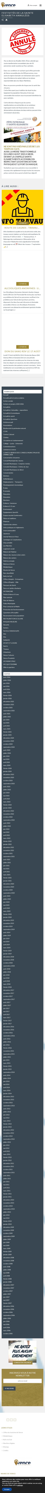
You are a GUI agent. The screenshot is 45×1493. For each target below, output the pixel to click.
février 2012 (7, 1157)
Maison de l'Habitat (9, 552)
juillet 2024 (7, 753)
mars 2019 (6, 948)
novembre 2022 (8, 814)
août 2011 (6, 1175)
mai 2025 (6, 723)
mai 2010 (6, 1218)
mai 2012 (6, 1148)
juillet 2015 (7, 1057)
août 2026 (6, 677)
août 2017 (6, 1002)
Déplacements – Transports (12, 482)
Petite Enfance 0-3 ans (11, 594)
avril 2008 (6, 1276)
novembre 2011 (8, 1166)
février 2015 (7, 1066)
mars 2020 (6, 911)
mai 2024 (6, 759)
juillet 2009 (7, 1239)
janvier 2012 (7, 1160)
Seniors (5, 628)
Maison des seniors (9, 558)
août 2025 (6, 714)
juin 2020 (6, 902)
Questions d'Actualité (10, 613)
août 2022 (6, 823)
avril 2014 (6, 1087)
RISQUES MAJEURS (10, 622)
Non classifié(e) (8, 573)
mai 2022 (6, 832)
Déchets (6, 476)
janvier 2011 (7, 1197)
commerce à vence (9, 449)
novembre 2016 (8, 1030)
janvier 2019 (7, 954)
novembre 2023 (8, 777)
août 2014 (6, 1075)
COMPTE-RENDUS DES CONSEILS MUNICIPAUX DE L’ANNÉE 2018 (21, 453)
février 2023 (7, 805)
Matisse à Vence (9, 564)
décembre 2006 (8, 1306)
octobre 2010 (8, 1206)
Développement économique (13, 485)
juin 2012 (6, 1145)
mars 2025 (6, 729)
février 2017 (7, 1020)
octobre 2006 (8, 1312)
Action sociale (8, 401)
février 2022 (7, 841)
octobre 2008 (8, 1264)
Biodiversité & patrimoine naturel (14, 428)
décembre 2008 (8, 1257)
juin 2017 (6, 1008)
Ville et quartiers (9, 667)
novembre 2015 (8, 1051)
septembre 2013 (9, 1106)
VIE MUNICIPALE (9, 661)
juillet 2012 (7, 1142)
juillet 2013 (7, 1112)
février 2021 (7, 878)
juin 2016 (6, 1045)
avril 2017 (6, 1014)
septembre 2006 (9, 1315)
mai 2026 (6, 686)
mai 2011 (6, 1185)
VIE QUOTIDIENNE (10, 664)
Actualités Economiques (11, 413)
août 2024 (6, 750)
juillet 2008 (7, 1270)
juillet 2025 (7, 717)
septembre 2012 (9, 1139)
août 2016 (6, 1039)
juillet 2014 (7, 1078)
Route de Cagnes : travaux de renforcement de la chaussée (23, 227)
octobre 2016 (8, 1033)
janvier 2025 (7, 735)
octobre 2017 (8, 996)
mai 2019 (6, 941)
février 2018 (7, 987)
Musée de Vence (9, 570)
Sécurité (6, 625)
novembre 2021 (8, 850)
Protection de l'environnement (13, 609)
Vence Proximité (9, 658)
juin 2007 (6, 1297)
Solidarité (6, 640)
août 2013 (6, 1109)
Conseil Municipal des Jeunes (13, 461)
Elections (6, 500)
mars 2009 (6, 1248)
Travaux (6, 649)
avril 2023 (6, 799)
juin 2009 (6, 1242)
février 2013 (7, 1124)
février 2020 (7, 914)
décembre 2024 (8, 738)
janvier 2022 (7, 844)
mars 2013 (6, 1121)
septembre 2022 (9, 820)
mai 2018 (6, 978)
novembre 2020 (8, 887)
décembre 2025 (8, 701)
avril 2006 (6, 1327)
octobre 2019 (8, 926)
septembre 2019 (9, 929)
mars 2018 (6, 984)
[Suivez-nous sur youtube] (15, 1420)
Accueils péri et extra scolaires (13, 398)
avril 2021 (6, 872)
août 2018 (6, 969)
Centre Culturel (8, 434)
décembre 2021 (8, 847)
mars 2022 (6, 838)
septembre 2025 (9, 711)
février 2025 (7, 732)
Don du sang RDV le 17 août (23, 351)
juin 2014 (6, 1081)
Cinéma (5, 437)
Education (6, 497)
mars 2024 (6, 765)
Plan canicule (7, 597)
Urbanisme (7, 652)
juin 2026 (6, 683)
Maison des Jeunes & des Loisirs (14, 555)
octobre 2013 (8, 1102)
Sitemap (6, 1447)
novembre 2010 (8, 1203)
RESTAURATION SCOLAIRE (13, 619)
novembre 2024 (8, 741)
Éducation (6, 494)
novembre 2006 (8, 1309)
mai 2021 (6, 869)
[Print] (8, 19)
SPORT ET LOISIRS (10, 643)
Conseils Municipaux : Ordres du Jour (16, 467)
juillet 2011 (7, 1178)
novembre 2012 (8, 1133)
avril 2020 (6, 908)
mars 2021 (6, 875)
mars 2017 (6, 1017)
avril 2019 (6, 944)
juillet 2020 (7, 899)
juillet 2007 (7, 1294)
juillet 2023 (7, 790)
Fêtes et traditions (9, 518)
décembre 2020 (8, 884)
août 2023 (6, 786)
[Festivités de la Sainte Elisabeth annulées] (22, 41)
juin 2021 (6, 865)
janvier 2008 (7, 1282)
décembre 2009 (8, 1227)
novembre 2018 (8, 960)
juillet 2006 (7, 1318)
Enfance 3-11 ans (9, 506)
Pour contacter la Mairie (11, 606)
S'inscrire (9, 1388)
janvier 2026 (7, 698)
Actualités (6, 407)
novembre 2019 (8, 923)
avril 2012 (6, 1151)
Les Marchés (7, 546)
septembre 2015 (9, 1054)
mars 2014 (6, 1090)
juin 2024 (6, 756)
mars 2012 (6, 1154)
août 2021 (6, 859)
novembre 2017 (8, 993)
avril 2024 (6, 762)
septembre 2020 (9, 893)
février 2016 (7, 1048)
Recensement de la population (13, 616)
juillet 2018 (7, 972)
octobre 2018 (8, 963)
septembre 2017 (9, 999)
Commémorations (9, 446)
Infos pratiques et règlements (13, 527)
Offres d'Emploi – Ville (10, 582)
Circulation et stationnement (13, 440)
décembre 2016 (8, 1027)
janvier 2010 (7, 1224)
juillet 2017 (7, 1005)
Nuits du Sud (7, 576)
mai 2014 (6, 1084)
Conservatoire (8, 473)
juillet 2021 (7, 862)
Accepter (7, 1489)
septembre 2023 (9, 783)
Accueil (5, 395)
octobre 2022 (8, 817)
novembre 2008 (8, 1261)
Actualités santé (9, 416)
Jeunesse (6, 533)
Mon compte (33, 5)
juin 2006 (6, 1321)
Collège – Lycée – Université (13, 443)
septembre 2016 (9, 1036)
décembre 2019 (8, 920)
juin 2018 (6, 975)
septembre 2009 (9, 1236)
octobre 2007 (8, 1291)
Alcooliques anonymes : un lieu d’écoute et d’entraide (23, 288)
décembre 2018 (8, 957)
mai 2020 (6, 905)
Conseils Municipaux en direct (13, 470)
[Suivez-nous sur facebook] (8, 1420)
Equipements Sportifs (10, 512)
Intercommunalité (9, 530)
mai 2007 (6, 1300)
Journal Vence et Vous (11, 537)
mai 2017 (6, 1011)
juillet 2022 (7, 826)
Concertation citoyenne (11, 458)
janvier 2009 (7, 1254)
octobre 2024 (8, 744)
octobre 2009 (8, 1233)
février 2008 (7, 1279)
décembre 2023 (8, 774)
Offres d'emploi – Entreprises (13, 579)
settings (20, 1485)
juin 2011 (6, 1182)
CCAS (5, 431)
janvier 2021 (7, 881)
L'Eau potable (7, 543)
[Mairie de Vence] (8, 5)
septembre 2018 (9, 966)
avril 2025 (6, 726)
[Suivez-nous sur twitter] (11, 1420)
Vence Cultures (8, 655)
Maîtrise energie (8, 561)
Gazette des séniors (10, 524)
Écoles (5, 488)
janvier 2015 (7, 1069)
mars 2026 (6, 692)
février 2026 (7, 695)
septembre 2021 (9, 856)
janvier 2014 (7, 1093)
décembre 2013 (8, 1096)
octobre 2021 (8, 853)
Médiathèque (7, 567)
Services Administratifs (11, 631)
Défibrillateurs (8, 479)
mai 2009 (6, 1245)
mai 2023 (6, 796)
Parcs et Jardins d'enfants (12, 588)
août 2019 (6, 932)
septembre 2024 (9, 747)
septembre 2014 (9, 1072)
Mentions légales (9, 1443)
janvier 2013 (7, 1127)
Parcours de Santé (9, 585)
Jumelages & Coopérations (12, 540)
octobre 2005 (8, 1333)
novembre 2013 (8, 1099)
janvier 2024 (7, 771)
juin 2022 (6, 829)
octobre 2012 (8, 1136)
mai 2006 (6, 1324)
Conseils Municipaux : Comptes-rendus (16, 464)
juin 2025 (6, 720)
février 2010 (7, 1221)
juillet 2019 (7, 935)
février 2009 (7, 1251)
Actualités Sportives (10, 419)
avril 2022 (6, 835)
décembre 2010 (8, 1200)
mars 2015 (6, 1063)
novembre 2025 (8, 704)
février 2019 (7, 951)
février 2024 (7, 768)
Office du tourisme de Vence (13, 1432)
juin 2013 (6, 1115)
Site (4, 634)
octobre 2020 (8, 890)
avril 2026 (6, 689)
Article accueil (8, 422)
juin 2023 (6, 793)
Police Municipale (9, 603)
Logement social (8, 549)
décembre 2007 (8, 1285)
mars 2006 (6, 1330)
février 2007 (7, 1303)
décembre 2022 (8, 811)
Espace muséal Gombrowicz (12, 515)
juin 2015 (6, 1060)
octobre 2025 (8, 707)
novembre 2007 (8, 1288)
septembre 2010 (9, 1209)
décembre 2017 (8, 990)
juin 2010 (6, 1215)
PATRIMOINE (8, 591)
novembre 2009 (8, 1230)
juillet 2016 (7, 1042)
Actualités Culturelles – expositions (15, 410)
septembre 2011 (9, 1172)
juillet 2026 (7, 680)
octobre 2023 (8, 780)
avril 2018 (6, 981)
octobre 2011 (8, 1169)
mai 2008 (6, 1273)
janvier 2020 (7, 917)
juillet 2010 (7, 1212)
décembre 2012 (8, 1130)
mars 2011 (6, 1191)
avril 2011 (6, 1188)
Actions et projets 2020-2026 (13, 404)
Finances (6, 521)
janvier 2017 (7, 1023)
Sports (5, 646)
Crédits (5, 1450)
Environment (7, 509)
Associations (7, 425)
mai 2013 (6, 1118)
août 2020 (6, 896)
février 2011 (7, 1194)
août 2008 (6, 1267)
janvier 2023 (7, 808)
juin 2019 (6, 938)
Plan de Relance (8, 600)
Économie (6, 491)
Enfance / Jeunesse (10, 503)
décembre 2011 (8, 1163)
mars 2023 (6, 802)
